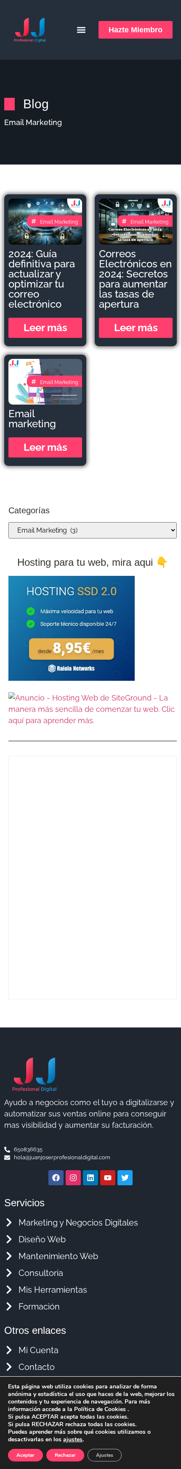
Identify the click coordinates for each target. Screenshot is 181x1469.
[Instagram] (73, 1177)
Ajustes (104, 1455)
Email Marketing (59, 222)
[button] (81, 30)
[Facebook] (56, 1177)
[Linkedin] (90, 1177)
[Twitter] (125, 1177)
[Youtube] (107, 1177)
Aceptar (25, 1455)
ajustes (73, 1439)
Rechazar (65, 1455)
